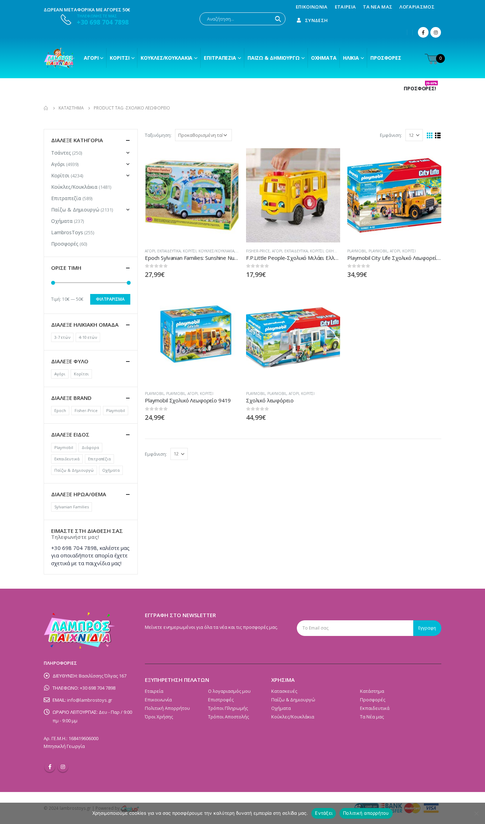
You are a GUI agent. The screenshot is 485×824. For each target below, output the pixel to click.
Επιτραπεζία (66, 198)
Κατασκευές (284, 691)
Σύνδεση (316, 20)
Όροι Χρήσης (159, 716)
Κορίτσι (119, 57)
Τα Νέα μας (377, 7)
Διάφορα (90, 447)
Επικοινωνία (312, 7)
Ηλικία (351, 57)
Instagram (63, 766)
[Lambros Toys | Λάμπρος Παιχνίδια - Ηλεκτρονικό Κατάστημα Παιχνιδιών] (60, 58)
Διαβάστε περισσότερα (227, 160)
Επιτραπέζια (220, 57)
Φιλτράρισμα (110, 299)
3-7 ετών (62, 337)
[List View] (438, 135)
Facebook (49, 766)
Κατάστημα (372, 691)
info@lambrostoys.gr (89, 700)
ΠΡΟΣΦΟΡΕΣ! (420, 88)
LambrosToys (67, 232)
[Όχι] (476, 813)
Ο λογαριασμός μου (229, 691)
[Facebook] (423, 32)
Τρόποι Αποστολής (228, 716)
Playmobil (356, 250)
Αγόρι (91, 57)
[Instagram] (435, 32)
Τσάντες (61, 152)
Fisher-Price (258, 250)
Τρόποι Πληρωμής (228, 708)
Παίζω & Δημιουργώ (273, 57)
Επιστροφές (221, 699)
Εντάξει (323, 813)
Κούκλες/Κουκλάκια (166, 57)
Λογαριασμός (417, 7)
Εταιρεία (345, 7)
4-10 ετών (88, 337)
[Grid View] (429, 135)
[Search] (278, 19)
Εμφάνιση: (391, 135)
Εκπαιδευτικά (169, 250)
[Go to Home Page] (46, 108)
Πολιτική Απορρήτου (167, 708)
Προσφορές (385, 57)
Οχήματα (324, 57)
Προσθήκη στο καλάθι (328, 302)
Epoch (60, 410)
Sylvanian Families (71, 506)
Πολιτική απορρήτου (366, 813)
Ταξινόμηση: (158, 135)
